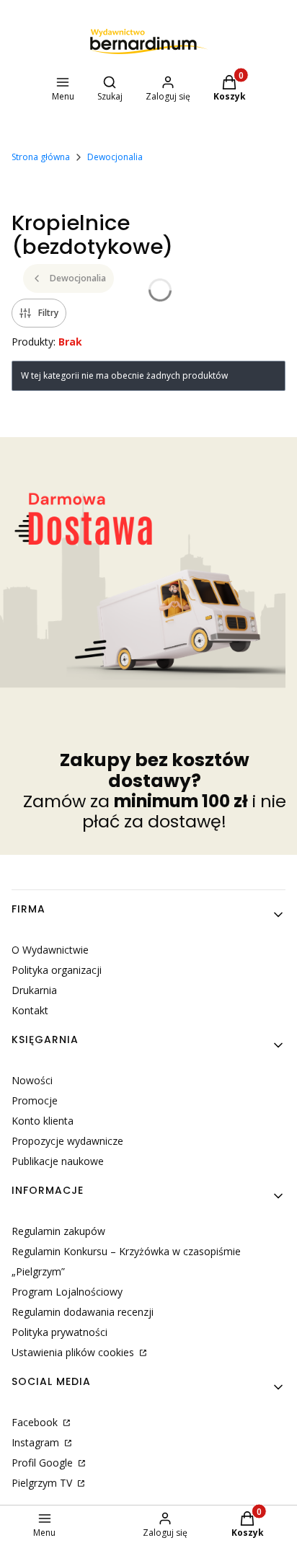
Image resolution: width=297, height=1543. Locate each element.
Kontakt (30, 1010)
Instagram (37, 1442)
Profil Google (44, 1462)
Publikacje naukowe (58, 1161)
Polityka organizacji (57, 970)
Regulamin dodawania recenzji (83, 1312)
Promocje (35, 1100)
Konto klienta (43, 1120)
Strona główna (41, 157)
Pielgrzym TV (43, 1483)
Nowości (32, 1080)
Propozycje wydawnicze (67, 1141)
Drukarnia (34, 990)
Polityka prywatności (59, 1332)
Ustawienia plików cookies (74, 1352)
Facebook (36, 1422)
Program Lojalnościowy (67, 1291)
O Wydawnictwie (50, 950)
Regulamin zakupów (58, 1231)
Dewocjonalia (115, 157)
